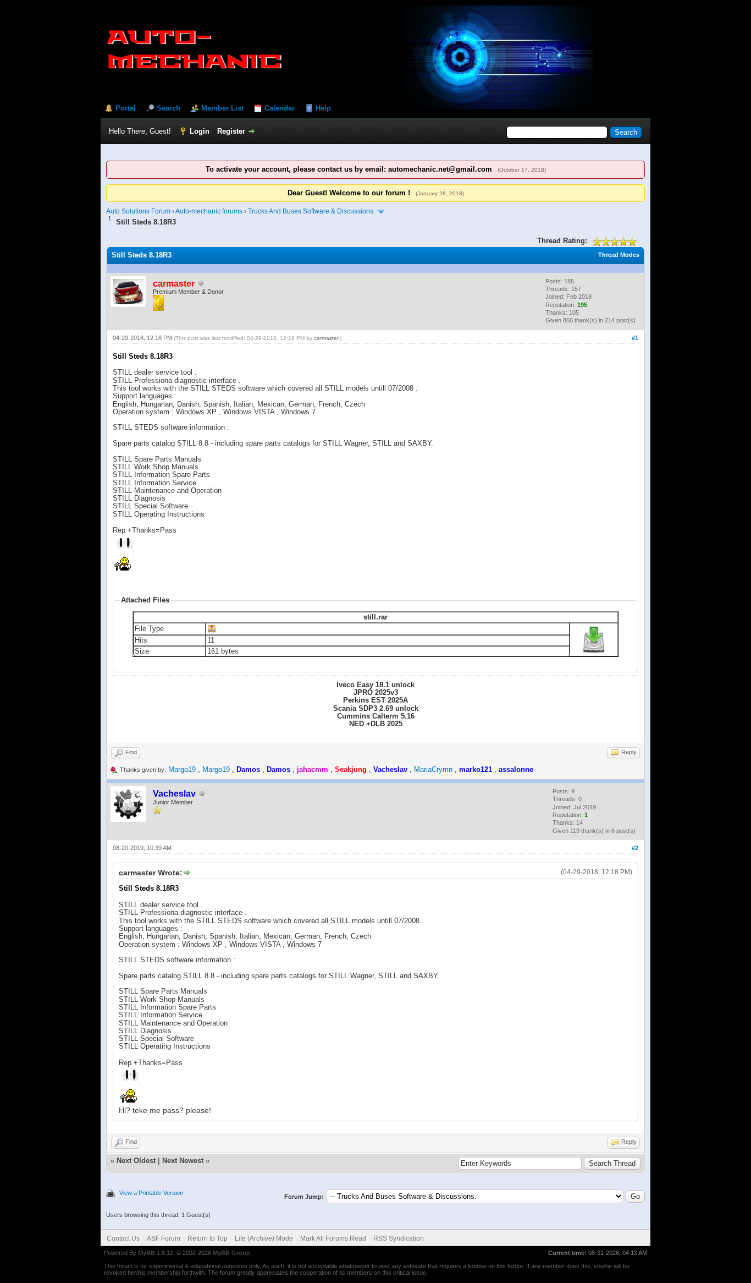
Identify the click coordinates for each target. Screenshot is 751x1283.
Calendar (279, 108)
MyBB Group (231, 1252)
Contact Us (123, 1238)
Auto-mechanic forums (208, 211)
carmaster (326, 338)
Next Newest (182, 1160)
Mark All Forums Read (333, 1238)
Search (168, 108)
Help (323, 108)
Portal (125, 108)
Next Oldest (136, 1160)
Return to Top (207, 1238)
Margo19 (182, 769)
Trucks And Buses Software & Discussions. (311, 211)
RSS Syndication (398, 1238)
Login (199, 131)
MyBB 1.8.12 (155, 1252)
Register (231, 131)
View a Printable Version (151, 1192)
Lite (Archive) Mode (264, 1238)
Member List (222, 108)
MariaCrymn (433, 769)
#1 (635, 338)
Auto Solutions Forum (138, 211)
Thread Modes (618, 254)
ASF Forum (163, 1238)
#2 (635, 848)
